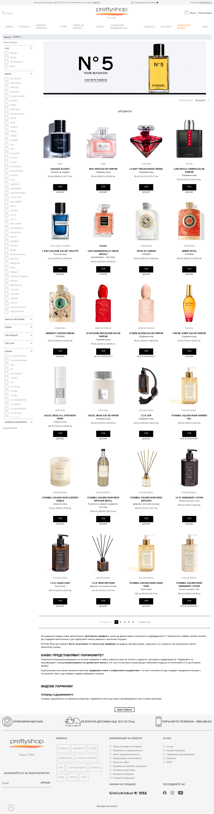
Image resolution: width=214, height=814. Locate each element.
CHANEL (103, 246)
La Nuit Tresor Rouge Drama (146, 169)
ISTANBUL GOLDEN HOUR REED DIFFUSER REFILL (103, 499)
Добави (60, 192)
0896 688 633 (205, 2)
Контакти (171, 758)
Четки (72, 777)
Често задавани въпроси (126, 754)
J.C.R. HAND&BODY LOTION (189, 498)
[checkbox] (6, 53)
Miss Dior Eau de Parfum (103, 169)
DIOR (60, 164)
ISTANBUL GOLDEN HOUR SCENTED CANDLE (60, 499)
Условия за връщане (124, 777)
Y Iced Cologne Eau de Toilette (60, 251)
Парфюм (63, 748)
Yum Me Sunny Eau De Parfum (189, 333)
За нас (169, 746)
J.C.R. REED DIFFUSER (103, 583)
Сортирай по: (186, 100)
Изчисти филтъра (10, 42)
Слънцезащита (77, 767)
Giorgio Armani (103, 328)
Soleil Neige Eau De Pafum (103, 416)
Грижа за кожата (87, 758)
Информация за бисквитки (127, 758)
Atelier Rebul (146, 410)
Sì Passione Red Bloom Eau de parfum (103, 335)
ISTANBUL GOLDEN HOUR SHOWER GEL (189, 417)
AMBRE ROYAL (189, 251)
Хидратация (65, 758)
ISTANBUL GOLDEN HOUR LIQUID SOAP (146, 584)
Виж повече (124, 709)
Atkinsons (146, 246)
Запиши (45, 782)
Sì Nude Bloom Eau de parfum (146, 333)
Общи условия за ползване (127, 746)
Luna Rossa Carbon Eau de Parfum (189, 170)
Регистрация (205, 13)
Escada (189, 328)
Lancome (146, 164)
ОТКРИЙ (103, 274)
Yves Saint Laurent (60, 246)
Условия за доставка (124, 770)
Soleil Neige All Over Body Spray (60, 417)
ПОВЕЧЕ (96, 2)
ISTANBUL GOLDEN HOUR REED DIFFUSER (146, 499)
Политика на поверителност (128, 750)
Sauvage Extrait (60, 169)
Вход (192, 13)
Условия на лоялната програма (129, 766)
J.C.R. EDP (146, 416)
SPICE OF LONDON (146, 251)
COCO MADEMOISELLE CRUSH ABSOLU (103, 252)
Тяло (84, 777)
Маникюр (78, 748)
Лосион (95, 767)
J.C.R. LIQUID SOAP (60, 583)
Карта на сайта (121, 762)
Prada (189, 164)
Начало (7, 37)
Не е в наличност (103, 356)
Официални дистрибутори (180, 754)
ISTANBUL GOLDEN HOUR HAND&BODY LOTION (189, 584)
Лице (61, 777)
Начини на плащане (123, 774)
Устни (92, 748)
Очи (60, 767)
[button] (209, 100)
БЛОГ (169, 762)
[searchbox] (22, 13)
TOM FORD (60, 410)
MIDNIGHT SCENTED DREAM (60, 333)
